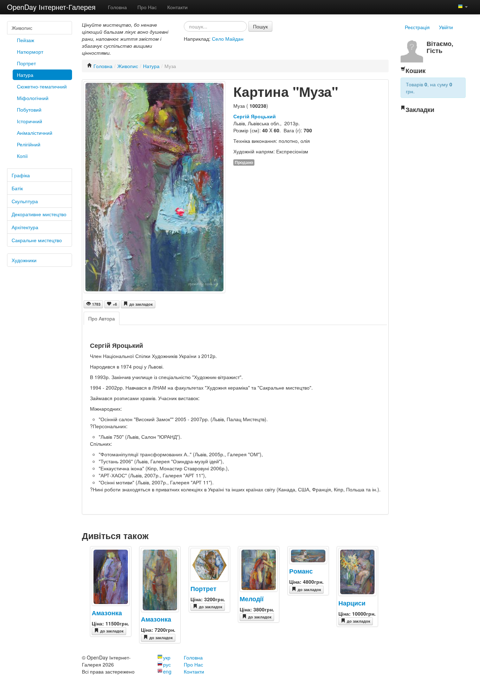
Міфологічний (32, 97)
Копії (22, 155)
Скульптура (25, 201)
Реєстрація (417, 27)
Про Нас (147, 7)
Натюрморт (30, 51)
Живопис (22, 27)
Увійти (446, 27)
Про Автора (101, 318)
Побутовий (29, 109)
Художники (24, 260)
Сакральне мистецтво (37, 240)
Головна (117, 7)
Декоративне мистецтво (39, 214)
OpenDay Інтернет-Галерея (51, 7)
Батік (17, 188)
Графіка (21, 175)
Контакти (177, 7)
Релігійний (28, 144)
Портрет (26, 63)
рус (167, 664)
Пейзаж (25, 40)
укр (166, 657)
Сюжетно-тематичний (42, 86)
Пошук (260, 26)
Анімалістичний (34, 132)
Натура (25, 74)
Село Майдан (228, 38)
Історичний (29, 121)
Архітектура (25, 227)
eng (167, 671)
